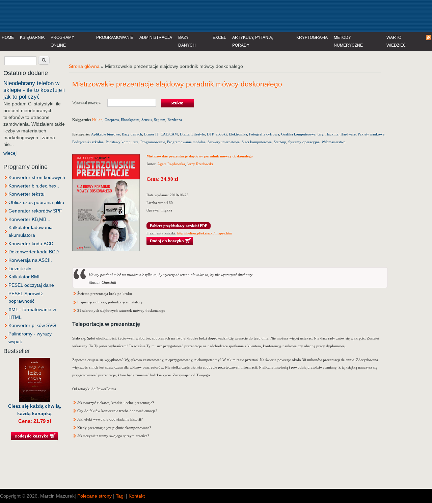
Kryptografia (312, 37)
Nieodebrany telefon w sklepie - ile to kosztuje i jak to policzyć (34, 90)
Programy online (62, 41)
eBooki (221, 134)
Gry (320, 134)
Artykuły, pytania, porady (252, 41)
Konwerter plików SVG (32, 325)
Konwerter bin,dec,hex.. (33, 185)
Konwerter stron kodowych (36, 177)
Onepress (112, 120)
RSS (429, 37)
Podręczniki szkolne (88, 142)
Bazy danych (187, 41)
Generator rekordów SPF (35, 210)
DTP (210, 134)
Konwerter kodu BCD (30, 243)
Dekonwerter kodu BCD (33, 251)
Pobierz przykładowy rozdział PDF (178, 226)
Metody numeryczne (348, 41)
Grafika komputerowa (298, 134)
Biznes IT (151, 134)
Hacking (332, 134)
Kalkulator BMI (23, 276)
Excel (219, 37)
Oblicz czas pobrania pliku (36, 202)
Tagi (120, 496)
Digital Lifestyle (192, 134)
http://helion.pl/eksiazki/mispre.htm (204, 233)
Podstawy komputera (122, 142)
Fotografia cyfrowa (264, 134)
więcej (10, 153)
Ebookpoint (130, 120)
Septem (159, 120)
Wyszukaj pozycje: (89, 102)
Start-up (280, 142)
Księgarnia (32, 37)
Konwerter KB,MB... (29, 219)
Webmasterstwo (334, 142)
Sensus (146, 120)
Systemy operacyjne (304, 142)
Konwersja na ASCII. (30, 260)
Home (8, 37)
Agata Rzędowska (171, 164)
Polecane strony (94, 496)
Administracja (155, 37)
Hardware (348, 134)
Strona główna (84, 66)
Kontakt (137, 496)
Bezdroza (174, 120)
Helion (97, 120)
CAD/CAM (169, 134)
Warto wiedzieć (396, 41)
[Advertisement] (140, 15)
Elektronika (238, 134)
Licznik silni (20, 268)
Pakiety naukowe (371, 134)
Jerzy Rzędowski (200, 164)
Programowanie (114, 37)
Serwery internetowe (224, 142)
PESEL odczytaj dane (31, 285)
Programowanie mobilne (186, 142)
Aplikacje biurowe (105, 134)
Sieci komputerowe (257, 142)
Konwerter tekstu (26, 194)
